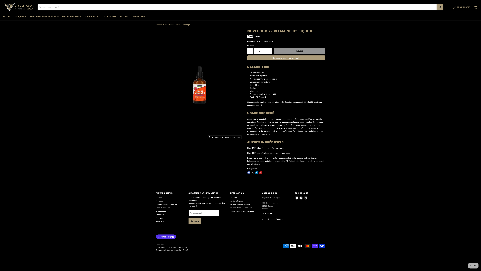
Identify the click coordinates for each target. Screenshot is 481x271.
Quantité (250, 45)
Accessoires (109, 17)
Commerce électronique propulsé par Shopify (172, 250)
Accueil (7, 17)
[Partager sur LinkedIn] (256, 172)
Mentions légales (236, 201)
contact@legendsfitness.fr (272, 219)
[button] (462, 7)
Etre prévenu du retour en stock (286, 58)
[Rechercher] (440, 7)
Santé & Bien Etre (71, 17)
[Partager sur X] (252, 172)
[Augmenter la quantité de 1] (269, 51)
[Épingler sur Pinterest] (260, 172)
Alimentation (92, 17)
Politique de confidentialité (240, 204)
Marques (19, 17)
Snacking (124, 17)
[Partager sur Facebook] (248, 172)
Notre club (139, 17)
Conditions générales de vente (242, 211)
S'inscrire (195, 221)
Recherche (160, 245)
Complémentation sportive (43, 17)
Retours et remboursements (241, 208)
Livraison (233, 197)
